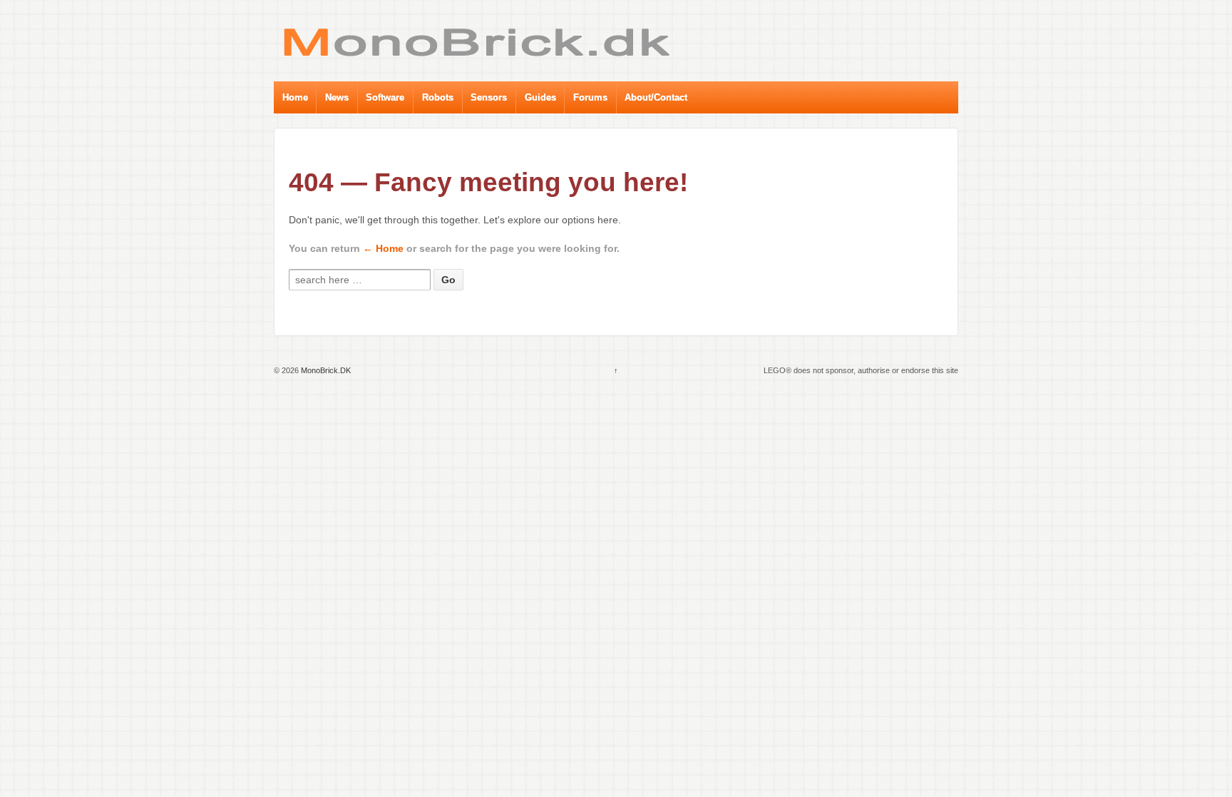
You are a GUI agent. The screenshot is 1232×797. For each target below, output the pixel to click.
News (337, 97)
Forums (590, 97)
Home (295, 97)
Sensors (489, 97)
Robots (437, 97)
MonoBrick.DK (325, 370)
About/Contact (656, 97)
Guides (540, 97)
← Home (383, 248)
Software (385, 97)
